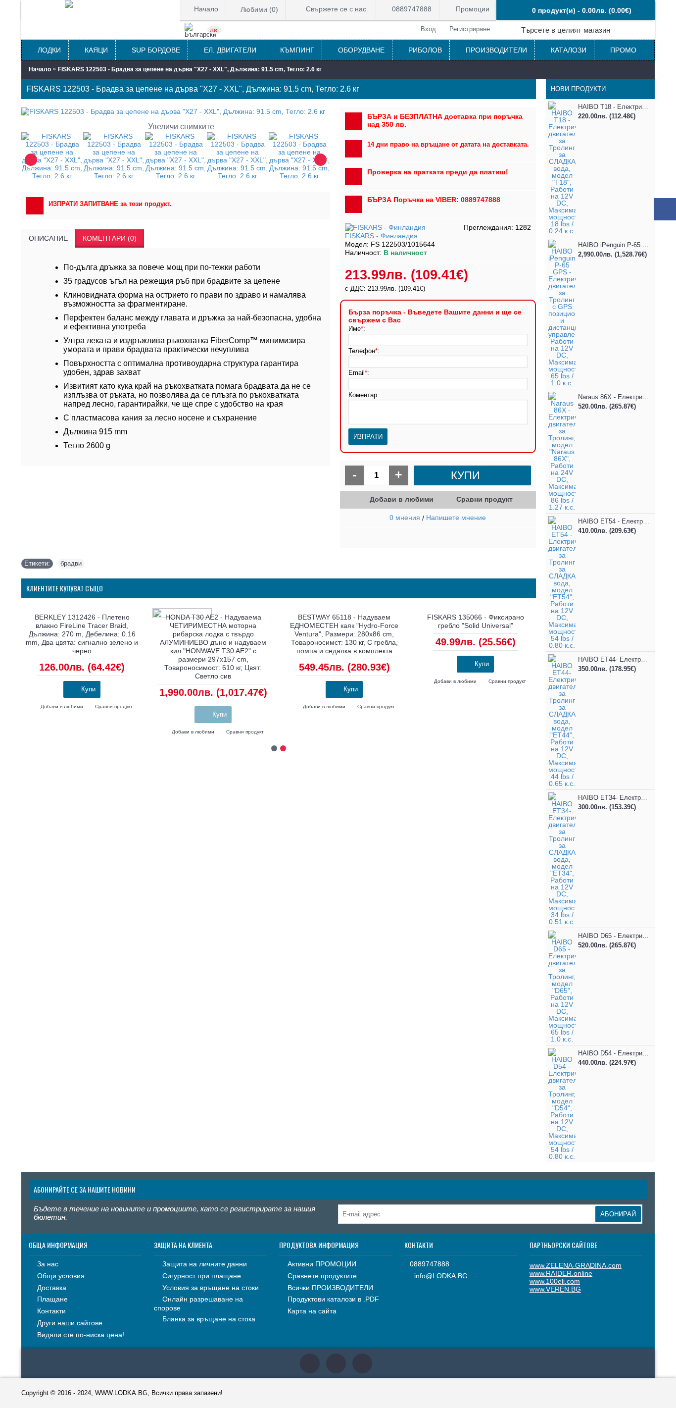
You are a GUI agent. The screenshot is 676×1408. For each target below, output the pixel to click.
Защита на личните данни (204, 1264)
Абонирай (618, 1214)
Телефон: (364, 351)
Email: (358, 372)
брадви (71, 563)
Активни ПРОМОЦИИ (322, 1264)
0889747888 (429, 1264)
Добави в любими (402, 499)
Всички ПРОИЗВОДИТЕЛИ (330, 1288)
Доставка (51, 1288)
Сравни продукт (484, 499)
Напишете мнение (456, 517)
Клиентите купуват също (64, 588)
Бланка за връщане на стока (208, 1319)
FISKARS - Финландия (381, 236)
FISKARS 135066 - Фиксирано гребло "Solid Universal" (475, 621)
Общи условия (61, 1276)
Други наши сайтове (69, 1323)
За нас (47, 1264)
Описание (48, 238)
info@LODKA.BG (441, 1276)
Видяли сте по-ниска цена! (80, 1335)
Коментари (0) (110, 238)
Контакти (51, 1311)
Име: (356, 328)
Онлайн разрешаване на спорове (198, 1303)
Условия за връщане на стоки (210, 1288)
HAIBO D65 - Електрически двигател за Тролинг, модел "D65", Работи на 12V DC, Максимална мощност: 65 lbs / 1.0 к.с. (614, 935)
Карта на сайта (312, 1311)
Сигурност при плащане (201, 1276)
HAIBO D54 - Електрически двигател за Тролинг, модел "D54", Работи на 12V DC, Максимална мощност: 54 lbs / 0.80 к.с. (614, 1053)
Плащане (52, 1299)
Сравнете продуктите (322, 1276)
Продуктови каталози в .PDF (333, 1299)
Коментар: (363, 395)
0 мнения (404, 517)
